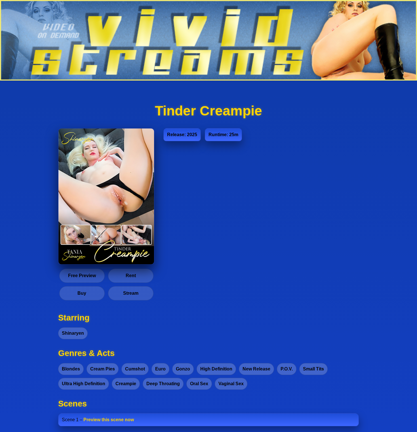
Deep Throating (163, 383)
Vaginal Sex (231, 383)
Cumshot (135, 368)
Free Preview (82, 275)
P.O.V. (287, 368)
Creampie (125, 383)
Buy (81, 293)
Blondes (71, 368)
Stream (130, 293)
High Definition (216, 368)
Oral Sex (199, 383)
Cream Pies (102, 368)
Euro (160, 368)
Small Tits (313, 368)
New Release (256, 368)
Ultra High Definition (83, 383)
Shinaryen (73, 333)
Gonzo (183, 368)
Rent (131, 275)
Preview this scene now (108, 419)
